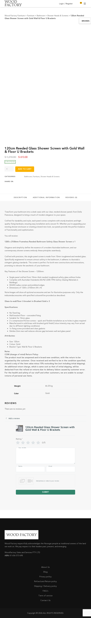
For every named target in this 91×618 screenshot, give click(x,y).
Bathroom (28, 176)
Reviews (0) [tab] (71, 197)
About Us (45, 567)
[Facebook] (25, 181)
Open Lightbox (55, 27)
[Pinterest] (39, 181)
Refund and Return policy (45, 581)
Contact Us (45, 600)
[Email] (43, 181)
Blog (45, 572)
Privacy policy (45, 576)
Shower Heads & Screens (50, 176)
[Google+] (34, 181)
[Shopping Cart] (79, 3)
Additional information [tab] (46, 197)
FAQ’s (45, 591)
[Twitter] (29, 181)
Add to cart (25, 169)
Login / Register (66, 3)
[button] (45, 480)
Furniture (36, 176)
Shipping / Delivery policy (45, 586)
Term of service (45, 595)
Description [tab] (20, 197)
